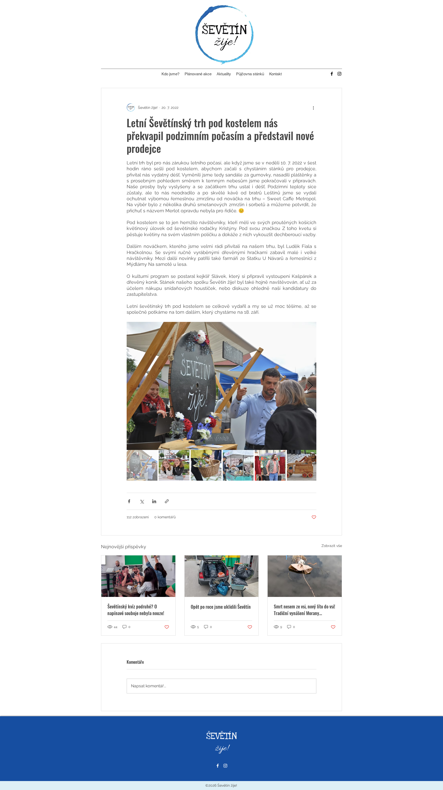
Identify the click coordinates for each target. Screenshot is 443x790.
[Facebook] (331, 73)
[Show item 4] (238, 465)
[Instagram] (339, 73)
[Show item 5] (270, 465)
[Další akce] (313, 107)
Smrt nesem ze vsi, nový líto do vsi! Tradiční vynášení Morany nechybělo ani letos (304, 609)
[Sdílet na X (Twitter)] (141, 501)
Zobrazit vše (331, 546)
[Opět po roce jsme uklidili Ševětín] (222, 576)
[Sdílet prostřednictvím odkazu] (166, 501)
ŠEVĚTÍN (221, 736)
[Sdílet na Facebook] (129, 501)
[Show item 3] (206, 465)
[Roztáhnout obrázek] (221, 386)
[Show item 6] (302, 465)
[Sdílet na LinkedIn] (154, 501)
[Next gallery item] (310, 386)
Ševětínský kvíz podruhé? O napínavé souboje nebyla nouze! (135, 609)
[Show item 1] (142, 465)
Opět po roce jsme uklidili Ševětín (221, 606)
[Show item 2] (174, 465)
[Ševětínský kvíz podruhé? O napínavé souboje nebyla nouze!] (138, 576)
